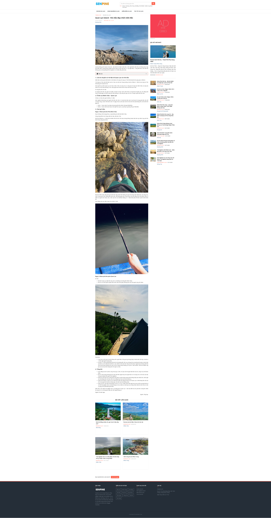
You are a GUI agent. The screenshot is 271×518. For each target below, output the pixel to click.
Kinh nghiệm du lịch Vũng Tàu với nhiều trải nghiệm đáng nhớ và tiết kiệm (165, 159)
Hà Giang (128, 6)
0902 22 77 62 (165, 494)
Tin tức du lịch (138, 11)
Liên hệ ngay (115, 477)
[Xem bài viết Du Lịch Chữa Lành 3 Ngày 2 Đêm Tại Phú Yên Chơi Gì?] (153, 98)
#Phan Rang (159, 63)
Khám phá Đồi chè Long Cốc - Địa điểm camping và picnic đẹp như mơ (165, 115)
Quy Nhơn (150, 6)
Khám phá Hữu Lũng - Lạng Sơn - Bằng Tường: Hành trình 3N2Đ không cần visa (165, 106)
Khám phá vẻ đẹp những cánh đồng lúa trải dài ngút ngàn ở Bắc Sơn (166, 125)
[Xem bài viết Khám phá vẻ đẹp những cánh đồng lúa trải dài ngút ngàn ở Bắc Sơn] (153, 125)
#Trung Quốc (165, 111)
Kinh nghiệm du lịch (113, 11)
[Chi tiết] (163, 26)
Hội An (131, 495)
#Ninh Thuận (153, 63)
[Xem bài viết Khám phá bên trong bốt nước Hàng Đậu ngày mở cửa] (153, 134)
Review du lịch (100, 11)
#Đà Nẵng (98, 427)
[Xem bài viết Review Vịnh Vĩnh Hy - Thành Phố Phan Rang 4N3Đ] (163, 51)
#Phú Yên (159, 101)
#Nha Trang (126, 460)
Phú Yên (124, 492)
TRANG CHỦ (98, 15)
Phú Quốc (125, 7)
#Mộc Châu (126, 426)
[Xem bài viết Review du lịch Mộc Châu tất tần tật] (135, 411)
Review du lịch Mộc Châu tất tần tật (133, 422)
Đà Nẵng (137, 6)
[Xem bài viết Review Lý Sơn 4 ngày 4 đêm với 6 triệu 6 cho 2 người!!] (153, 90)
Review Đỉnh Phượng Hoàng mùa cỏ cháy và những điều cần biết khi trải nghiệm (166, 142)
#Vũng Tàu (159, 164)
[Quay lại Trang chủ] (100, 489)
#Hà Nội (159, 137)
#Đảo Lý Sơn (160, 94)
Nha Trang (132, 6)
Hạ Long (119, 498)
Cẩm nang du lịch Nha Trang (131, 456)
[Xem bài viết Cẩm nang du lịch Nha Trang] (135, 446)
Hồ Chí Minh (141, 6)
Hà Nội (146, 6)
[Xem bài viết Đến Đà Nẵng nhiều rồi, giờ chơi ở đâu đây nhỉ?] (108, 411)
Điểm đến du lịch (127, 11)
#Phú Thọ (159, 120)
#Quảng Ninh (98, 22)
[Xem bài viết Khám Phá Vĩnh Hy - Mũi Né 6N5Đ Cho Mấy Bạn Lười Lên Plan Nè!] (153, 82)
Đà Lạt (124, 6)
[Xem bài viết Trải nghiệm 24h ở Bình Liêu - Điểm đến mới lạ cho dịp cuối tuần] (153, 151)
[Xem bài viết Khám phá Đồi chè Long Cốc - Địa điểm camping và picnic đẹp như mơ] (153, 115)
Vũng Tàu (126, 495)
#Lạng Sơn (159, 111)
